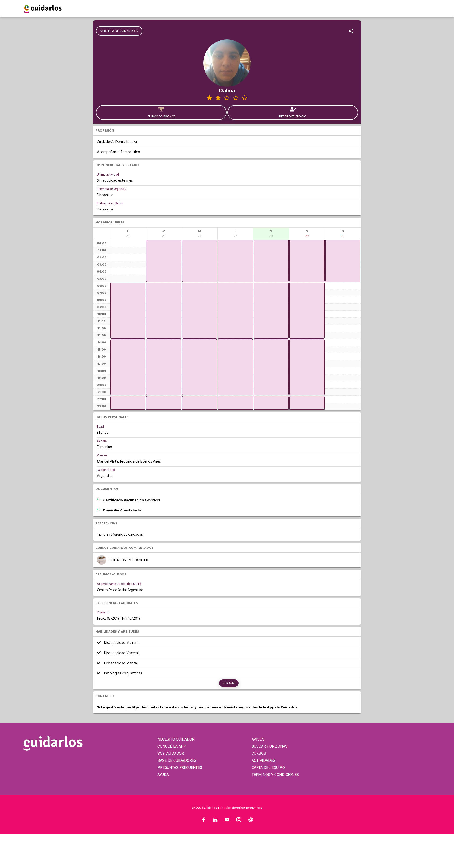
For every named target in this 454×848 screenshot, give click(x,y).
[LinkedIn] (215, 821)
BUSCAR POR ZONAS (270, 746)
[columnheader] (128, 234)
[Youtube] (227, 821)
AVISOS (258, 739)
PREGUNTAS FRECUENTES (179, 767)
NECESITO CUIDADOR (175, 739)
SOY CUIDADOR (170, 753)
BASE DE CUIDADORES (176, 760)
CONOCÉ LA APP (171, 746)
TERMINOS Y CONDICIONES (275, 774)
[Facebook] (203, 821)
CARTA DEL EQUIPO (268, 767)
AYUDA (163, 774)
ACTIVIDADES (263, 760)
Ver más (229, 683)
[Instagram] (238, 821)
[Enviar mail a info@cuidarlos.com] (250, 821)
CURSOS (259, 753)
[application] (127, 311)
